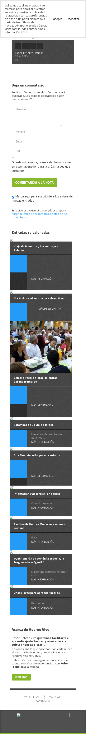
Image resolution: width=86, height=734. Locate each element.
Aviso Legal (32, 697)
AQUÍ (24, 32)
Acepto (57, 19)
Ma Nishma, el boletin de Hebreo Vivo (39, 298)
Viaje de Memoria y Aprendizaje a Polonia (36, 248)
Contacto (43, 700)
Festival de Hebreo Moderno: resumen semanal (39, 526)
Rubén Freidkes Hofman (29, 53)
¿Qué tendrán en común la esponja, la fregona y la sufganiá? (39, 560)
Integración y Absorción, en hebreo (37, 493)
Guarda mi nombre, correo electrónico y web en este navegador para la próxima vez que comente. (42, 166)
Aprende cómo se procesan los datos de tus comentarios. (40, 215)
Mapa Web (55, 697)
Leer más (21, 677)
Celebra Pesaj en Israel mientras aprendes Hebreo (35, 379)
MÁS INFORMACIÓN (42, 279)
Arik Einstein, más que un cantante (37, 455)
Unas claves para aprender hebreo (37, 592)
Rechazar (73, 19)
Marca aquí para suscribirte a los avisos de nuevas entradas (42, 198)
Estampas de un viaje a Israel (33, 424)
